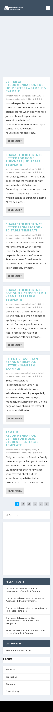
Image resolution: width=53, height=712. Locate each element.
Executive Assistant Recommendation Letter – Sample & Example (23, 363)
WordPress (26, 708)
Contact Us (11, 677)
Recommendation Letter (16, 99)
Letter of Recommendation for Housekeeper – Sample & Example (26, 86)
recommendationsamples (19, 96)
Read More (14, 141)
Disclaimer (11, 684)
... (35, 504)
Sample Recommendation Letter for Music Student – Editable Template (22, 438)
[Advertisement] (26, 44)
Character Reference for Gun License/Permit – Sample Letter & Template (26, 294)
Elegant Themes (25, 705)
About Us (10, 669)
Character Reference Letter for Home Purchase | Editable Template (24, 159)
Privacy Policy (12, 691)
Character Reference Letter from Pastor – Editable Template (24, 227)
